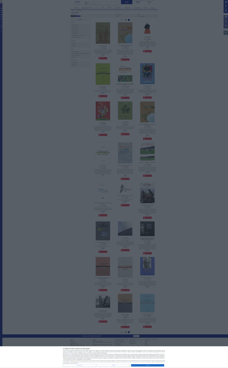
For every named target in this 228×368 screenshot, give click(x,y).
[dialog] (114, 357)
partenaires (70, 354)
